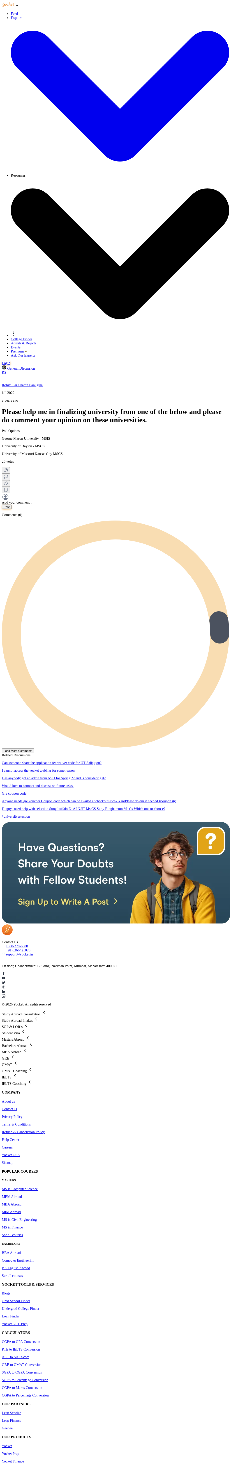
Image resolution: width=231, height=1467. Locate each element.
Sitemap (7, 1163)
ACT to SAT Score (15, 1357)
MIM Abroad (11, 1212)
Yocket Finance (13, 1461)
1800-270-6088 (17, 946)
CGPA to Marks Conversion (22, 1388)
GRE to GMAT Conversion (22, 1365)
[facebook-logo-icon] (115, 974)
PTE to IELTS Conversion (21, 1349)
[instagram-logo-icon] (115, 987)
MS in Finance (12, 1227)
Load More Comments (18, 751)
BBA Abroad (11, 1253)
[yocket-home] (7, 934)
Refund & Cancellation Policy (23, 1132)
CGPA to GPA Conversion (21, 1342)
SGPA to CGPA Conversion (22, 1372)
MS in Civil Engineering (19, 1219)
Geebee (7, 1428)
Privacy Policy (12, 1117)
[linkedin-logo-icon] (115, 992)
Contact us (9, 1109)
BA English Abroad (16, 1268)
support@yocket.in (19, 954)
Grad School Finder (16, 1301)
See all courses (12, 1235)
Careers (7, 1147)
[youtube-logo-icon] (115, 978)
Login (6, 363)
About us (8, 1101)
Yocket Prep (10, 1454)
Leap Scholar (11, 1413)
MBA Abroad (11, 1204)
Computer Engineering (18, 1260)
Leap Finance (11, 1420)
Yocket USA (11, 1155)
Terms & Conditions (16, 1124)
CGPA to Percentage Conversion (25, 1395)
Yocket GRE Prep (15, 1324)
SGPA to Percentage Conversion (25, 1380)
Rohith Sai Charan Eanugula (22, 385)
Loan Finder (10, 1316)
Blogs (6, 1293)
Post (7, 507)
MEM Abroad (12, 1197)
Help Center (10, 1140)
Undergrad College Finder (20, 1308)
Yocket (7, 1446)
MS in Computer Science (20, 1189)
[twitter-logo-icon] (115, 983)
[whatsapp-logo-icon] (115, 996)
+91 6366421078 (18, 950)
